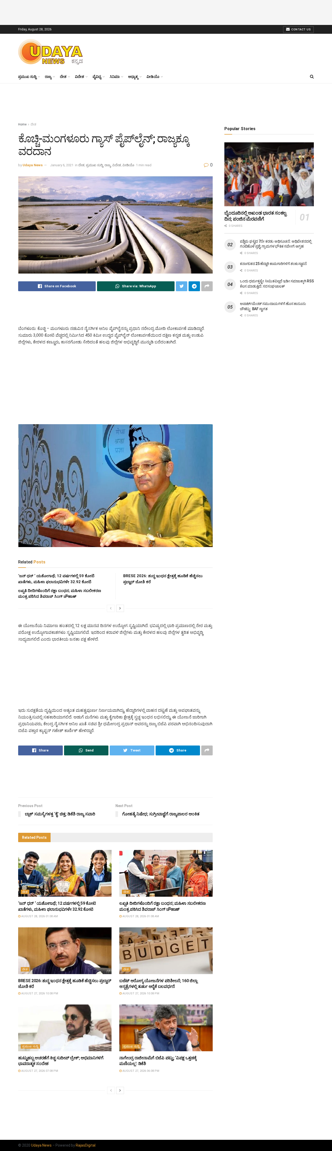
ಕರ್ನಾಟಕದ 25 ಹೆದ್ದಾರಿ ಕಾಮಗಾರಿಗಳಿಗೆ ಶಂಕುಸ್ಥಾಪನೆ (273, 264)
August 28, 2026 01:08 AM (39, 916)
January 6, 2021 (61, 165)
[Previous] (111, 608)
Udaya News (33, 165)
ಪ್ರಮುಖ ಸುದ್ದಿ (27, 77)
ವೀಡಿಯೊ (153, 77)
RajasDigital (85, 1145)
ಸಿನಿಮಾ (115, 77)
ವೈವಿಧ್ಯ (97, 77)
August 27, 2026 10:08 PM (39, 993)
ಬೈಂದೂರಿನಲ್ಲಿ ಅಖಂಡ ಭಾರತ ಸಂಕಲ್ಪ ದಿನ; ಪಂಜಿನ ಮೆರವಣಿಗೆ (255, 216)
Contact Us (300, 29)
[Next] (120, 608)
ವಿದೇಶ (79, 77)
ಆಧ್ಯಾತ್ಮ (133, 77)
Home (22, 124)
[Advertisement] (166, 11)
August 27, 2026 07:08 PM (39, 1071)
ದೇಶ (63, 77)
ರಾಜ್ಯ (48, 77)
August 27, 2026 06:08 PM (140, 1071)
